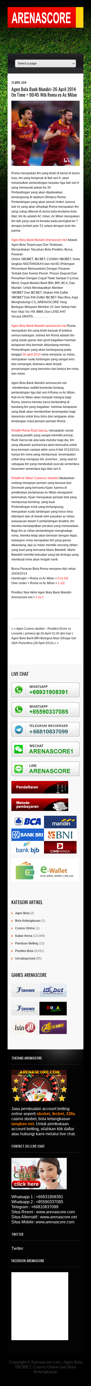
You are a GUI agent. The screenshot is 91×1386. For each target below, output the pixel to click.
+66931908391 (49, 1197)
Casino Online (25, 928)
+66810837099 (44, 1207)
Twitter (17, 1248)
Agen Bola (22, 913)
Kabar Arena (23, 936)
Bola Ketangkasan (27, 920)
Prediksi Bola (24, 951)
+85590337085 (49, 1202)
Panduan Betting (26, 943)
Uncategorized (25, 958)
